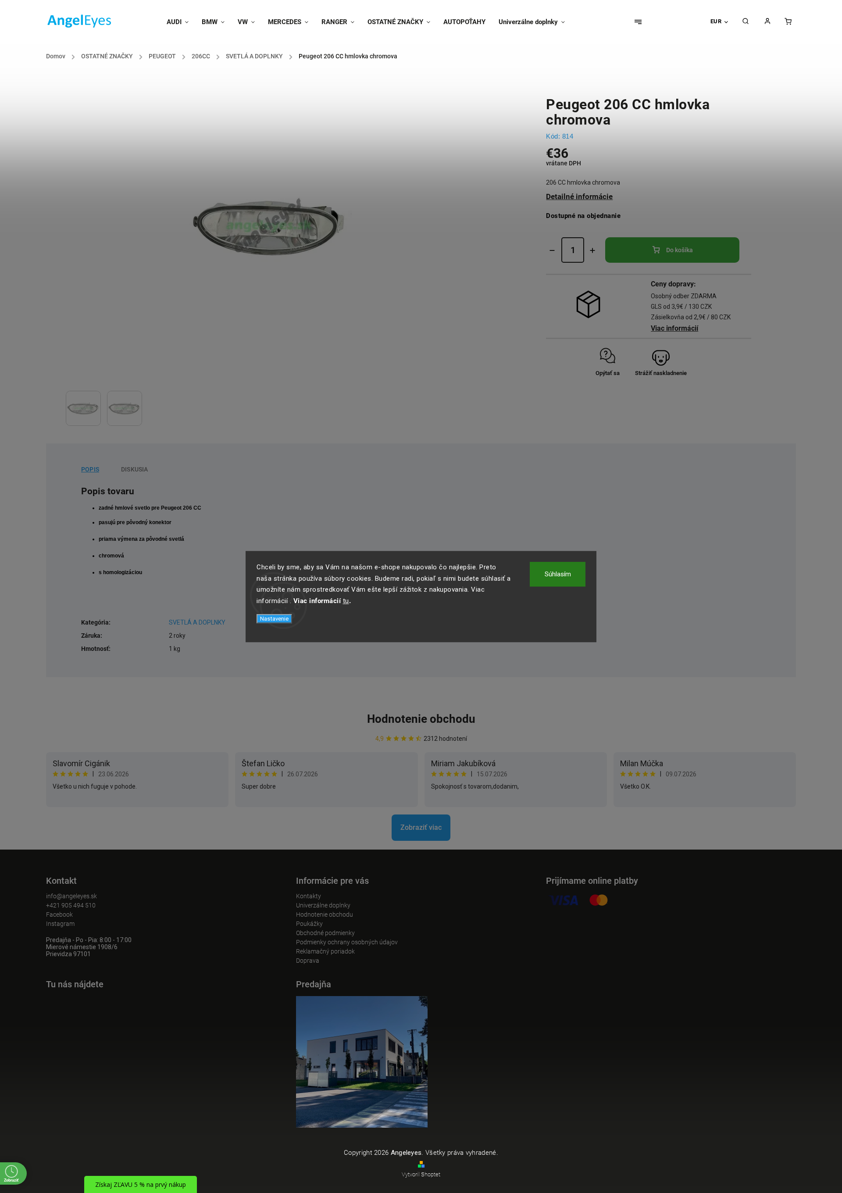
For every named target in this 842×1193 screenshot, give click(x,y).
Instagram (60, 923)
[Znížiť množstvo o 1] (552, 250)
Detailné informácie (579, 196)
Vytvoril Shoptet (421, 1174)
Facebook (59, 914)
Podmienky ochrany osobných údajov (347, 942)
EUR (716, 21)
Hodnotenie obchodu (421, 718)
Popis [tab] (90, 469)
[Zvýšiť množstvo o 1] (592, 250)
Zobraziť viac (421, 827)
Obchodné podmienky (325, 932)
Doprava (307, 960)
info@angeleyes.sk (71, 896)
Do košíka (679, 250)
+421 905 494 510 (71, 905)
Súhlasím (558, 574)
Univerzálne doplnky (323, 905)
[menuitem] (181, 22)
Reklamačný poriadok (325, 951)
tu (346, 601)
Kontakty (308, 896)
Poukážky (309, 923)
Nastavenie (274, 618)
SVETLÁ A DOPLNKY (197, 622)
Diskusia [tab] (134, 469)
